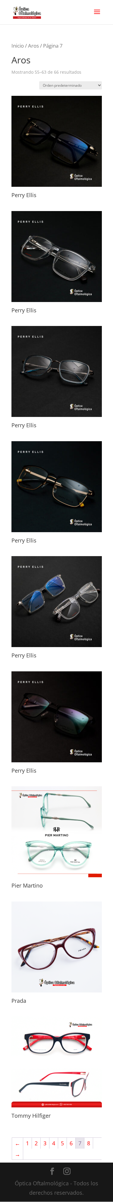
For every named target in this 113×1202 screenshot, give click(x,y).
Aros (33, 45)
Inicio (17, 45)
